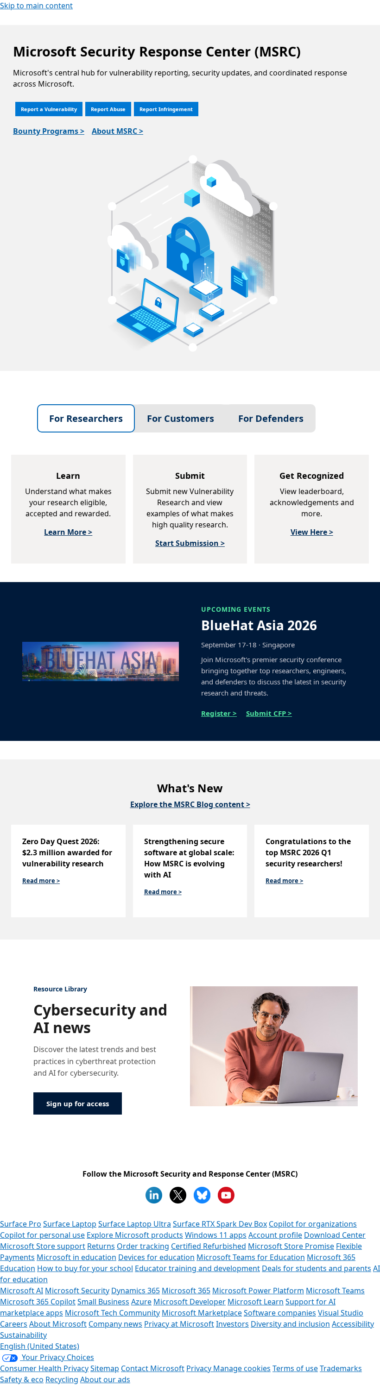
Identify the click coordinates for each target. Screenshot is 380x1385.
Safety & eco (22, 1379)
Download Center (335, 1235)
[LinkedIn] (154, 1195)
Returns (101, 1246)
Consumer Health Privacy (44, 1368)
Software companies (280, 1313)
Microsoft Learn (256, 1302)
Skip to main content (36, 5)
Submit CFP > (269, 713)
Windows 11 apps (216, 1235)
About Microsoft (58, 1324)
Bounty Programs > (48, 131)
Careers (13, 1324)
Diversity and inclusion (290, 1324)
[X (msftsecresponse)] (178, 1195)
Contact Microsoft (152, 1368)
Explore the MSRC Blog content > (190, 804)
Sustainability (23, 1335)
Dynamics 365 (135, 1290)
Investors (232, 1324)
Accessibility (353, 1324)
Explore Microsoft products (135, 1235)
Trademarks (341, 1368)
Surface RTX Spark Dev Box (220, 1224)
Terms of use (295, 1368)
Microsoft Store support (42, 1246)
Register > (219, 713)
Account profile (275, 1235)
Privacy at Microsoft (179, 1324)
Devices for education (156, 1257)
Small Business (103, 1302)
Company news (115, 1324)
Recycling (61, 1379)
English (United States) (39, 1346)
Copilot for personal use (42, 1235)
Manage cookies (242, 1368)
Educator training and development (197, 1268)
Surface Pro (20, 1224)
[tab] (86, 418)
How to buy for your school (85, 1268)
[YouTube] (226, 1195)
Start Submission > (190, 543)
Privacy (199, 1368)
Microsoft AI (21, 1290)
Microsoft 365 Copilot (38, 1302)
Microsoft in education (76, 1257)
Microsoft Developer (189, 1302)
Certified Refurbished (208, 1246)
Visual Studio (340, 1313)
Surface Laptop (69, 1224)
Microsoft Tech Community (112, 1313)
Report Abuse (108, 109)
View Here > (312, 532)
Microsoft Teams (335, 1290)
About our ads (105, 1379)
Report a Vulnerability (49, 109)
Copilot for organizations (313, 1224)
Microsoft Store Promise (291, 1246)
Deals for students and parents (316, 1268)
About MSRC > (117, 131)
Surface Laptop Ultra (134, 1224)
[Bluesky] (202, 1195)
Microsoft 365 (186, 1290)
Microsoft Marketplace (202, 1313)
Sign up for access (77, 1103)
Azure (141, 1302)
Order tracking (143, 1246)
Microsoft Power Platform (258, 1290)
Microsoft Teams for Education (250, 1257)
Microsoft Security (77, 1290)
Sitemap (104, 1368)
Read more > (41, 881)
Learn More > (68, 532)
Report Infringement (166, 109)
